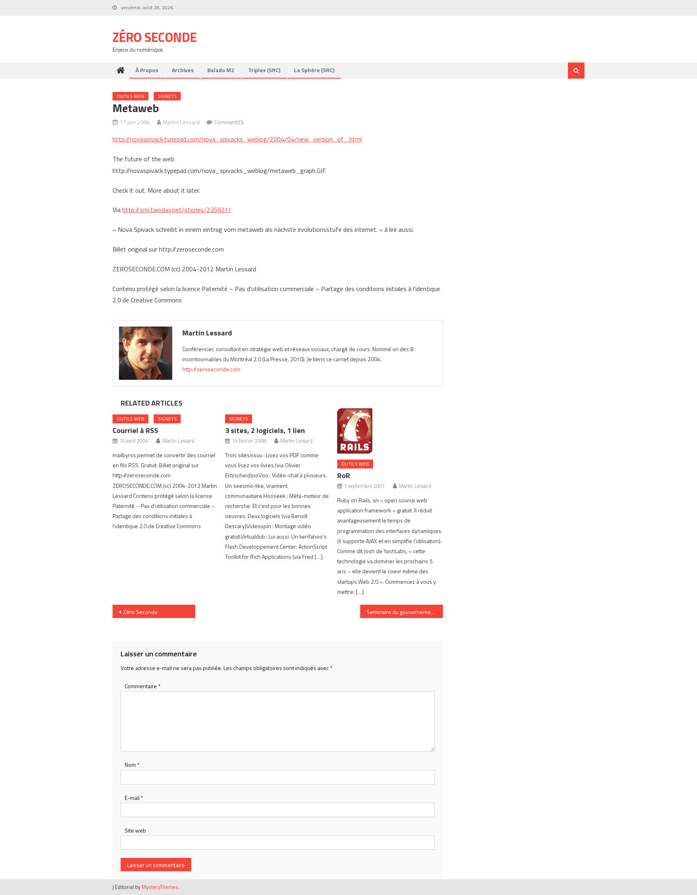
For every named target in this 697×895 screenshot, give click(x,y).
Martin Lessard (181, 122)
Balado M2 (220, 70)
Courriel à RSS (135, 430)
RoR (343, 475)
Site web (135, 830)
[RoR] (390, 431)
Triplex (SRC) (264, 70)
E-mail (134, 797)
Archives (183, 70)
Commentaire (143, 686)
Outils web (130, 96)
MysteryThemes (160, 887)
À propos (147, 70)
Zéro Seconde (155, 37)
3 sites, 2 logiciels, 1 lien (265, 430)
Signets (167, 96)
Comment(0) (229, 122)
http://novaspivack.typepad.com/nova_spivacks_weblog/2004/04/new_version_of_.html (237, 139)
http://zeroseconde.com (211, 369)
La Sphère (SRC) (314, 70)
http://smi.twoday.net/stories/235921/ (176, 209)
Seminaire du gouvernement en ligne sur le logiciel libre (405, 612)
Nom (132, 764)
